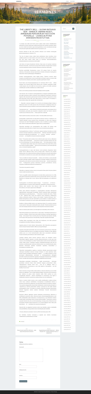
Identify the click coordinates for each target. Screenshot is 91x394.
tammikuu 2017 (66, 126)
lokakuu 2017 (66, 111)
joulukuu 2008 (66, 287)
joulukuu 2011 (66, 222)
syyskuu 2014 (66, 174)
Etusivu (67, 1)
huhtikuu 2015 (66, 159)
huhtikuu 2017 (66, 122)
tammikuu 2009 (66, 285)
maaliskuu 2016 (66, 147)
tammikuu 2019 (66, 101)
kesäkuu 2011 (66, 233)
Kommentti (21, 347)
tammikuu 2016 (66, 151)
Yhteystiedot (72, 1)
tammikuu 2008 (66, 310)
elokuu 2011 (66, 231)
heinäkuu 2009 (66, 275)
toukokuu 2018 (66, 103)
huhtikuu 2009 (66, 279)
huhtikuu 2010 (66, 256)
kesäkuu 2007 (66, 325)
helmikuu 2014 (66, 185)
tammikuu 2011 (66, 243)
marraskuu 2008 (67, 289)
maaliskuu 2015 (66, 162)
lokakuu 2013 (66, 193)
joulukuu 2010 (66, 245)
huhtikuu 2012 (66, 216)
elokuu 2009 (66, 272)
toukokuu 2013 (66, 199)
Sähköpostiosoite (22, 369)
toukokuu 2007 (66, 327)
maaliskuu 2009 (66, 281)
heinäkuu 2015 (66, 155)
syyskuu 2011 (66, 229)
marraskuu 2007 (67, 314)
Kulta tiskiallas (66, 56)
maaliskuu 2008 (66, 306)
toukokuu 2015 (66, 157)
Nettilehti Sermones (40, 40)
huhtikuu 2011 (66, 237)
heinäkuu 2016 (66, 138)
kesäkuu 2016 (66, 141)
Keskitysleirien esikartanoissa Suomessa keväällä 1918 (68, 48)
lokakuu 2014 (66, 172)
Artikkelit (22, 321)
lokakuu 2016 (66, 132)
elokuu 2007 (66, 321)
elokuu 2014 (66, 176)
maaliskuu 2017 (66, 124)
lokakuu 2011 (66, 226)
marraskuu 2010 (67, 247)
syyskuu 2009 (66, 270)
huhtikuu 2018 (66, 105)
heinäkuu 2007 (66, 323)
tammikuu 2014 (66, 187)
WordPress (48, 391)
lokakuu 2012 (66, 212)
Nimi (20, 364)
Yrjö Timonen (66, 42)
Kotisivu (20, 375)
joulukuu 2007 (66, 312)
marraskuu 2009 (67, 266)
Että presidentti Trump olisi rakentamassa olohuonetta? (68, 70)
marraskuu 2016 (67, 130)
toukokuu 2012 (66, 214)
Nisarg (55, 391)
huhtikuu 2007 (66, 329)
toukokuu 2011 (66, 235)
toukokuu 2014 (66, 182)
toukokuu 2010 (66, 254)
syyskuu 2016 (66, 134)
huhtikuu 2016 (66, 145)
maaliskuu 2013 (66, 203)
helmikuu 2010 (66, 260)
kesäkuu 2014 (66, 180)
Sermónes (18, 1)
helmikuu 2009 (66, 283)
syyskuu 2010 (66, 252)
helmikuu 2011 (66, 241)
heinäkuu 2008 (66, 298)
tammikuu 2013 (66, 208)
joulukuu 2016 (66, 128)
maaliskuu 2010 (66, 258)
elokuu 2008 (66, 296)
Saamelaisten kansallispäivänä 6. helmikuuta (67, 74)
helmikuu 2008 (66, 308)
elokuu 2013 (66, 195)
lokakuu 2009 (66, 268)
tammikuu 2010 (66, 262)
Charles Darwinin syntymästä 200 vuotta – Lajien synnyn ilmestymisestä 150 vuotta (26, 330)
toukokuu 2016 (66, 143)
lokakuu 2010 (66, 249)
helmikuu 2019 (66, 99)
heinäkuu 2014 (66, 178)
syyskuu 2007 (66, 319)
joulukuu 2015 (66, 153)
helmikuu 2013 (66, 205)
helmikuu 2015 (66, 164)
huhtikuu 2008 (66, 304)
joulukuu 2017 (66, 109)
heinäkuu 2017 (66, 115)
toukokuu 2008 (66, 302)
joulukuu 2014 (66, 168)
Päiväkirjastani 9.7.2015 (68, 58)
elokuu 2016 (66, 136)
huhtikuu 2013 (66, 201)
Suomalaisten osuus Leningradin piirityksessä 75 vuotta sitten (68, 83)
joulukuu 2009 (66, 264)
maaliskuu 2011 (66, 239)
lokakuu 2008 (66, 291)
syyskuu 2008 (66, 293)
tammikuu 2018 (66, 107)
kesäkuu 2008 (66, 300)
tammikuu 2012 (66, 220)
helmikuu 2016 (66, 149)
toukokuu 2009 (66, 277)
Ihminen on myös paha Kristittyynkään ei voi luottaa (68, 79)
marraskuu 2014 (67, 170)
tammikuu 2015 (66, 166)
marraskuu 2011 (67, 224)
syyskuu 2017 (66, 113)
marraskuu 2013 (67, 191)
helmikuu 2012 (66, 218)
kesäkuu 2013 (66, 197)
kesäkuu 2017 (66, 118)
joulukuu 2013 (66, 189)
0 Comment (48, 40)
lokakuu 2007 (66, 316)
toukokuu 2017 (66, 120)
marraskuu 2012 (67, 210)
